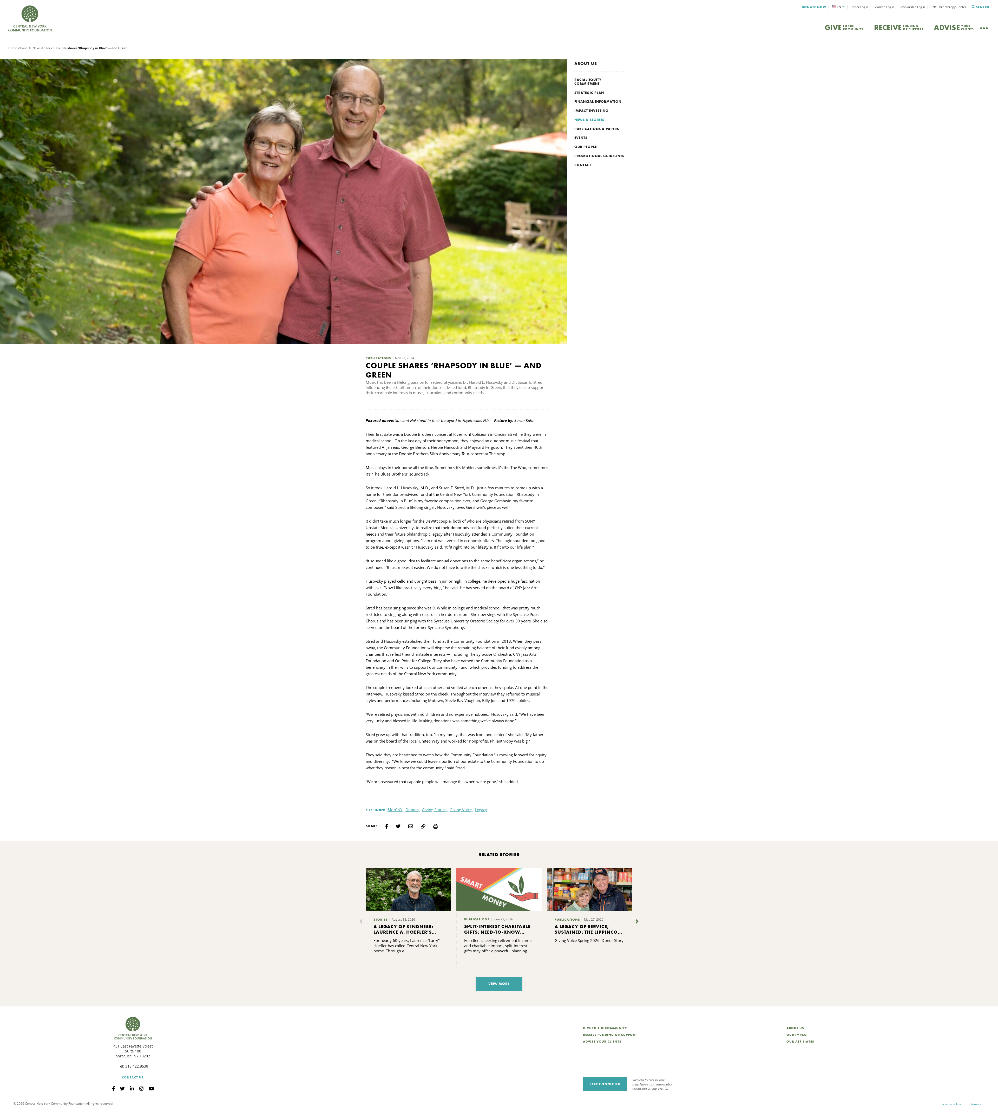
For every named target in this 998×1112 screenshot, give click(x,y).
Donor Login (859, 7)
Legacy (481, 809)
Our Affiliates (800, 1041)
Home (12, 48)
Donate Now (814, 7)
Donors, (412, 809)
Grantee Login (884, 7)
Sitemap (975, 1104)
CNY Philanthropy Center (948, 7)
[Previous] (362, 921)
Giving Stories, (435, 809)
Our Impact (797, 1035)
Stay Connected (605, 1084)
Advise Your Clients (602, 1041)
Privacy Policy (951, 1104)
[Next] (636, 921)
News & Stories (43, 48)
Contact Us (133, 1077)
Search (982, 7)
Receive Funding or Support (610, 1035)
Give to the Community (605, 1028)
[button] (838, 7)
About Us (24, 48)
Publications (378, 358)
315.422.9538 (136, 1066)
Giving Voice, (461, 809)
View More (498, 983)
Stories (380, 920)
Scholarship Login (912, 7)
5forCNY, (395, 809)
